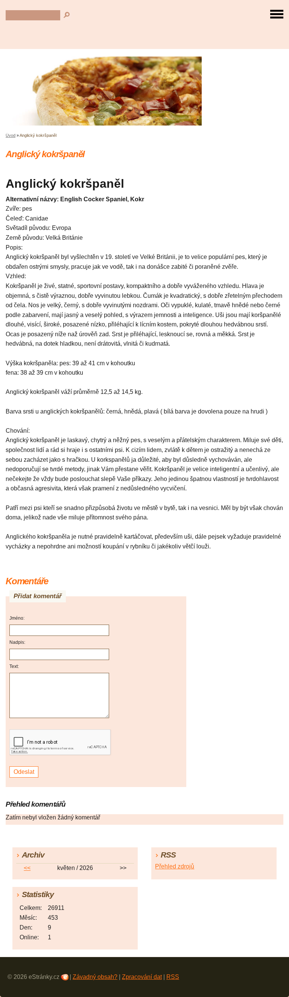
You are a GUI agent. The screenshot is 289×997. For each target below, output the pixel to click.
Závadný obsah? (95, 977)
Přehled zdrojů (174, 866)
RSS (172, 977)
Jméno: (16, 618)
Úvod (10, 135)
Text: (14, 666)
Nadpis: (17, 642)
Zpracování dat (142, 977)
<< (27, 868)
